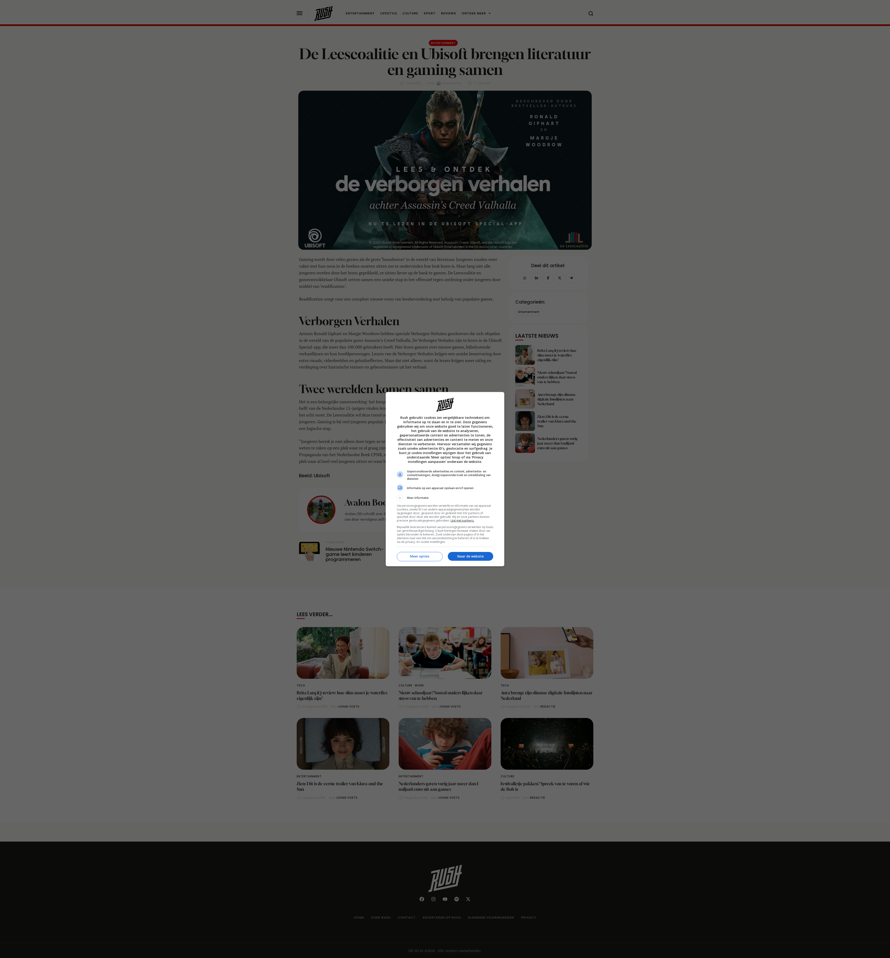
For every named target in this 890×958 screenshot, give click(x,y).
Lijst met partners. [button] (462, 520)
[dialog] (445, 479)
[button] (445, 498)
